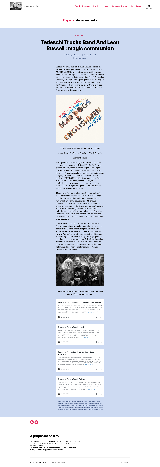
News (106, 6)
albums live (69, 401)
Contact (138, 6)
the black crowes (83, 409)
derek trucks (83, 403)
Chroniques (86, 6)
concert (76, 403)
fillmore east (66, 405)
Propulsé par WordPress (57, 462)
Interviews (96, 6)
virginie (91, 409)
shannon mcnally (93, 407)
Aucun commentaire (81, 58)
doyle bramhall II (93, 403)
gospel (73, 405)
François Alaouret (73, 55)
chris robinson (92, 401)
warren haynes (98, 409)
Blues (77, 36)
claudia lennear (68, 403)
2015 (63, 401)
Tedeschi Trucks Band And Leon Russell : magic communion (80, 45)
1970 (59, 401)
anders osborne (78, 401)
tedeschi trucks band (70, 409)
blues (85, 401)
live (97, 405)
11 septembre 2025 (90, 55)
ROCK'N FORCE (41, 462)
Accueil (77, 6)
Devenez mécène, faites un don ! (123, 6)
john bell (85, 405)
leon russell (91, 405)
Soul (83, 36)
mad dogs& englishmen (74, 407)
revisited (85, 407)
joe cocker (79, 405)
